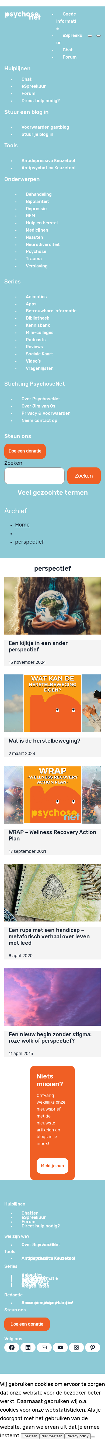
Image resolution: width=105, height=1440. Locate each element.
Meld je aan (52, 1165)
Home (22, 525)
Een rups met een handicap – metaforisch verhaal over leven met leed (49, 936)
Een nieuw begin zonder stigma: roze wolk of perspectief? (50, 1037)
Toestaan (30, 1436)
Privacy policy (77, 1436)
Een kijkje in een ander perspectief (38, 646)
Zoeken (13, 463)
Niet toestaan (51, 1436)
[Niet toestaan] (93, 1437)
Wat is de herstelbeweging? (44, 741)
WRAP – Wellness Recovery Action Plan (52, 835)
